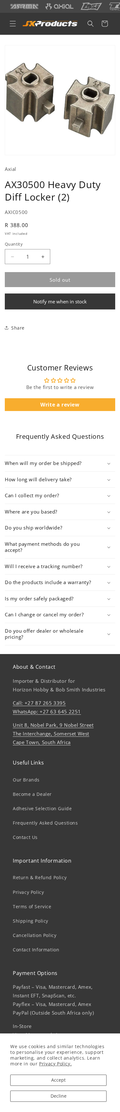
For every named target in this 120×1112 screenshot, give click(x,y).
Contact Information (36, 950)
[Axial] (59, 6)
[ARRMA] (24, 6)
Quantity (14, 244)
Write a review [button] (59, 404)
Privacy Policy (28, 892)
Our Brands (26, 780)
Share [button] (18, 328)
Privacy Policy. (55, 1064)
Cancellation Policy (34, 935)
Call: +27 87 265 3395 (39, 703)
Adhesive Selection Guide (42, 808)
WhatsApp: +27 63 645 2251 (47, 711)
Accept (58, 1080)
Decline (59, 1096)
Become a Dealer (32, 794)
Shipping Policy (30, 921)
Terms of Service (32, 906)
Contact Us (25, 837)
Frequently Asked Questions (45, 823)
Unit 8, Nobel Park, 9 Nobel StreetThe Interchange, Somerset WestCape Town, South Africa (53, 733)
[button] (13, 24)
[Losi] (91, 6)
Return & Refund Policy (40, 877)
